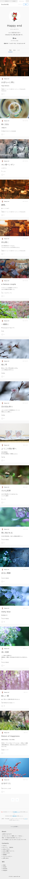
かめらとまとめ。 (6, 852)
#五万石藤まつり (11, 702)
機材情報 (14, 816)
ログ (19, 50)
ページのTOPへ (14, 826)
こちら (25, 818)
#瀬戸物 (3, 457)
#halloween (3, 90)
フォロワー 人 (12, 43)
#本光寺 (3, 539)
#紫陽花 (7, 539)
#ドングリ (3, 499)
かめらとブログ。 (6, 849)
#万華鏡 (3, 131)
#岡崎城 (5, 702)
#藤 (2, 702)
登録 (26, 4)
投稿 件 (6, 43)
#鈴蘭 (2, 749)
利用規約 (5, 854)
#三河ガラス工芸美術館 (10, 131)
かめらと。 (7, 1)
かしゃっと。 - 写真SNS (8, 847)
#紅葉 (2, 331)
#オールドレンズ (16, 89)
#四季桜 (3, 373)
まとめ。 (14, 1)
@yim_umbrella (15, 29)
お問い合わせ (6, 858)
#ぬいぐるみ (4, 292)
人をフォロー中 (21, 43)
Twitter (4, 865)
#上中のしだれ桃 (7, 788)
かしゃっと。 (22, 1)
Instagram (5, 870)
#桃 (2, 788)
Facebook (5, 868)
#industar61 (22, 89)
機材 (14, 50)
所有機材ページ (16, 811)
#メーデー (6, 749)
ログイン (20, 4)
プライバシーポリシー (7, 856)
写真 (10, 50)
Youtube (4, 866)
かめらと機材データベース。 (9, 851)
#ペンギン (3, 171)
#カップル (9, 292)
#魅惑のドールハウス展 (6, 89)
